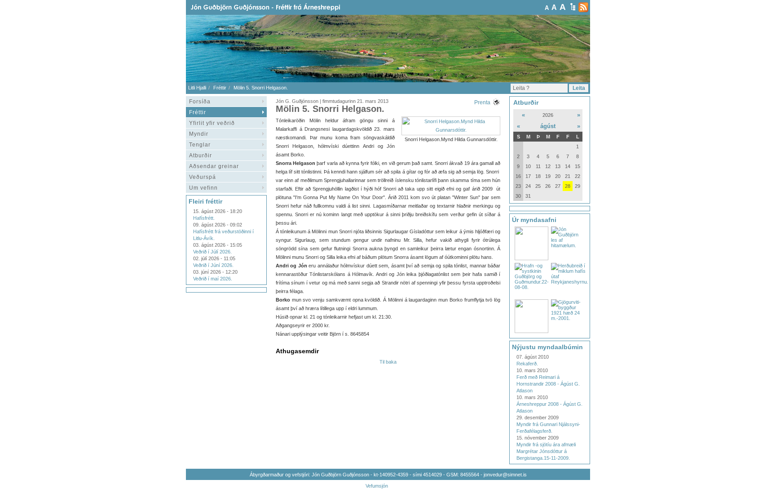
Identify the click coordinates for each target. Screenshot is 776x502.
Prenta (482, 102)
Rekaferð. (527, 363)
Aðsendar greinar (214, 166)
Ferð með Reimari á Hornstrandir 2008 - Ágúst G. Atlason (548, 383)
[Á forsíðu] (279, 7)
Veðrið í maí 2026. (212, 278)
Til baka (388, 361)
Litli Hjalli (197, 87)
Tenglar (200, 145)
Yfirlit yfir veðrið (212, 123)
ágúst (548, 126)
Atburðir (200, 155)
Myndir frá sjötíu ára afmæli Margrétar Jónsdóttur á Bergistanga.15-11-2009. (546, 451)
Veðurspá (202, 177)
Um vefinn (203, 188)
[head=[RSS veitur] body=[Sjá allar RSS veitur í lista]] (583, 7)
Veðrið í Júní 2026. (213, 265)
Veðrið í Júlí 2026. (212, 251)
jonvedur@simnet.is (505, 474)
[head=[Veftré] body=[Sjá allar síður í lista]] (572, 6)
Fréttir (219, 87)
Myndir (198, 134)
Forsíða (200, 101)
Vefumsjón (377, 486)
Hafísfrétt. (204, 218)
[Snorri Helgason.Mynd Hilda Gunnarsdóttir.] (450, 130)
